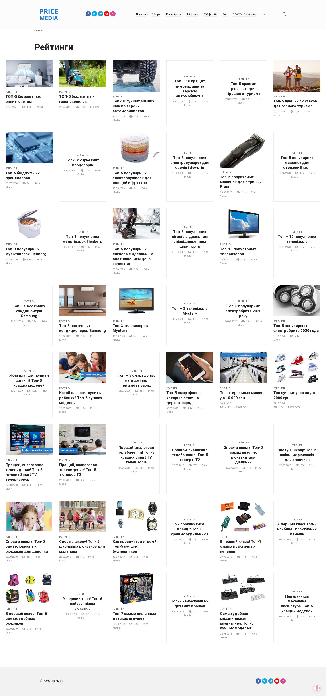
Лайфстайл (210, 14)
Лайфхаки (192, 14)
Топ (225, 14)
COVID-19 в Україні (244, 14)
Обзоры (155, 14)
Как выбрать (173, 14)
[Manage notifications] (316, 688)
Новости (141, 14)
